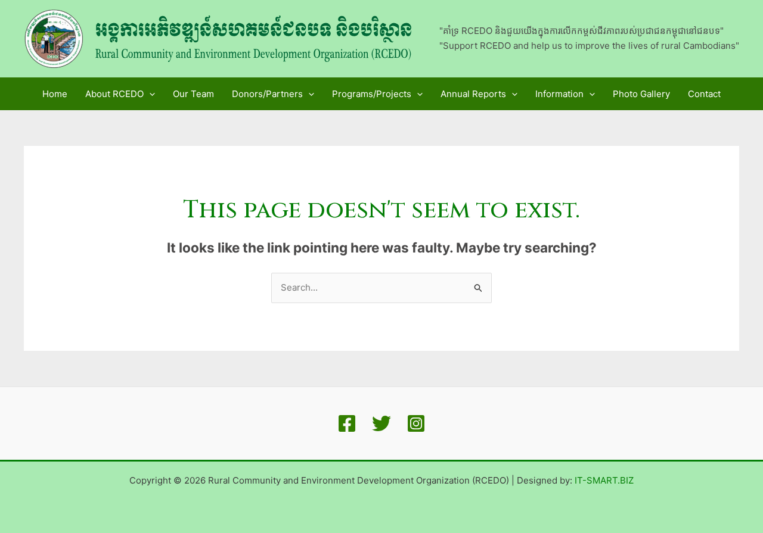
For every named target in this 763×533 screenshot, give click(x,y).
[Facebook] (346, 423)
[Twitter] (381, 423)
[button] (149, 93)
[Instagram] (416, 423)
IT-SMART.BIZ (604, 480)
